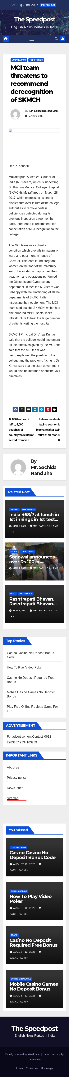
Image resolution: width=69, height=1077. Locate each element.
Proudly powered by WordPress (23, 1054)
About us (13, 767)
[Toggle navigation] (32, 39)
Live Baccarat (18, 847)
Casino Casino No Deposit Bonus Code (32, 855)
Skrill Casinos (19, 891)
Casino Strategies (21, 979)
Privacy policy (16, 777)
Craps (14, 935)
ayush (13, 552)
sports (14, 509)
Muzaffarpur (19, 60)
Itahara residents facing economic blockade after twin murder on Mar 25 (48, 427)
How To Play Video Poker (25, 667)
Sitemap (12, 798)
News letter (15, 788)
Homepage (47, 1068)
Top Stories (36, 60)
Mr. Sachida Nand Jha (43, 111)
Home (19, 1068)
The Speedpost (34, 19)
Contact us (32, 1068)
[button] (56, 38)
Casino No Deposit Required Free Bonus (33, 942)
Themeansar (34, 1059)
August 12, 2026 (24, 864)
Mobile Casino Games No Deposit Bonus (34, 986)
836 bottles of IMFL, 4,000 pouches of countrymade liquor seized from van (21, 430)
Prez (13, 594)
